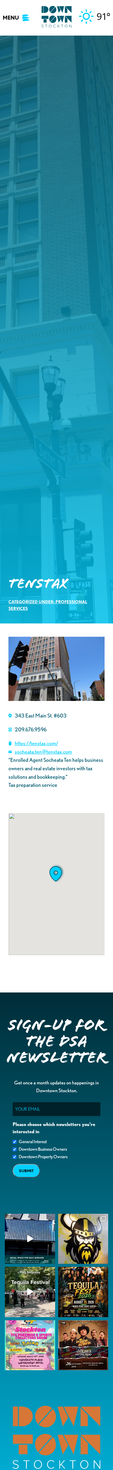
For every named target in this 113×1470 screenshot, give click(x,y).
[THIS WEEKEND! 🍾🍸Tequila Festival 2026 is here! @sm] (83, 1292)
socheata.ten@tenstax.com (43, 751)
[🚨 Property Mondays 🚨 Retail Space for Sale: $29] (30, 1239)
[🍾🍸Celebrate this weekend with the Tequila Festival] (30, 1292)
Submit (26, 1171)
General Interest (33, 1141)
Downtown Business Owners (43, 1149)
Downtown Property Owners (43, 1156)
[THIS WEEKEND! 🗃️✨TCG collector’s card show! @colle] (30, 1345)
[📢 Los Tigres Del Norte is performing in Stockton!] (83, 1345)
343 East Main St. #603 (41, 715)
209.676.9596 (31, 729)
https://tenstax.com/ (36, 743)
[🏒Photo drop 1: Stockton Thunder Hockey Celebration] (83, 1239)
